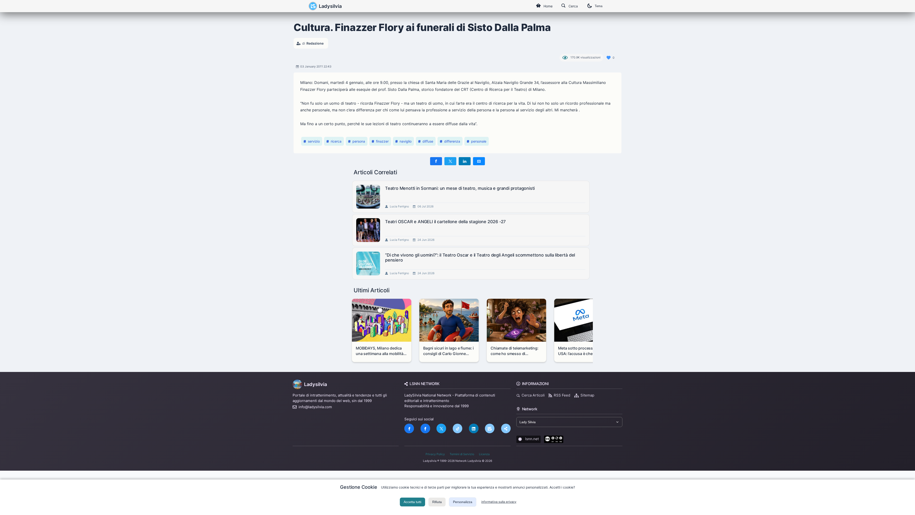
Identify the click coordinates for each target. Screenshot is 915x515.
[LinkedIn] (473, 428)
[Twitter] (441, 428)
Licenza (484, 454)
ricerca (336, 141)
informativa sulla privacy (498, 502)
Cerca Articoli (533, 395)
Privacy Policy (435, 454)
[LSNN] (489, 428)
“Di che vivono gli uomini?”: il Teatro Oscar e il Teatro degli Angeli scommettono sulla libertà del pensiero (480, 257)
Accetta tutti (412, 502)
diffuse (427, 141)
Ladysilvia (330, 6)
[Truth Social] (506, 428)
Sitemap (587, 395)
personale (478, 141)
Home (548, 6)
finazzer (382, 141)
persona (358, 141)
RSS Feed (562, 395)
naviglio (406, 141)
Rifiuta (437, 502)
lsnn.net (532, 439)
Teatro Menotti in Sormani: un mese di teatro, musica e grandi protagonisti (460, 188)
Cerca (573, 6)
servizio (314, 141)
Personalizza (462, 502)
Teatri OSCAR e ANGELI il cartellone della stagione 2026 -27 (445, 221)
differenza (452, 141)
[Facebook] (409, 428)
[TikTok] (457, 428)
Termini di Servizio (462, 454)
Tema (598, 6)
